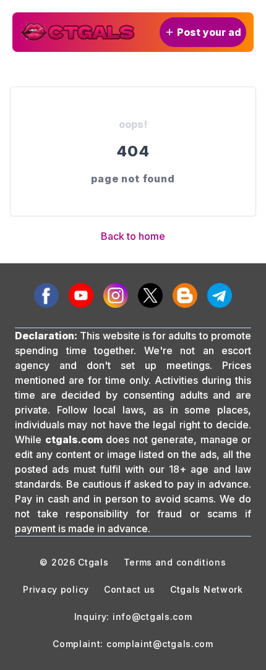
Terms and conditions (175, 562)
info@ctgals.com (152, 616)
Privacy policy (56, 589)
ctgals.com (74, 439)
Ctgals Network (206, 589)
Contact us (129, 589)
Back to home (133, 236)
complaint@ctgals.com (159, 643)
